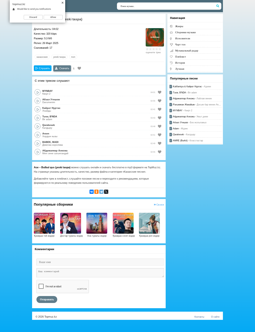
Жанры (179, 26)
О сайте (215, 316)
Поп (73, 56)
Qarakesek (48, 125)
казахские (42, 56)
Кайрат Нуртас (51, 108)
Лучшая (179, 68)
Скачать (64, 68)
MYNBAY (47, 91)
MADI (55, 142)
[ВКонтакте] (92, 192)
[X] (106, 192)
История (180, 62)
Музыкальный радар (186, 50)
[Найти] (217, 6)
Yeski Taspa (59, 56)
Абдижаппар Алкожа (54, 150)
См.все (160, 204)
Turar (45, 116)
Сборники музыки (185, 32)
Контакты (199, 316)
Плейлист (180, 56)
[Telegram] (101, 192)
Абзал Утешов (51, 99)
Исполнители (182, 38)
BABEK (46, 142)
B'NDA (53, 116)
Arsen (45, 133)
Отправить (47, 299)
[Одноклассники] (96, 192)
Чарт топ (180, 44)
